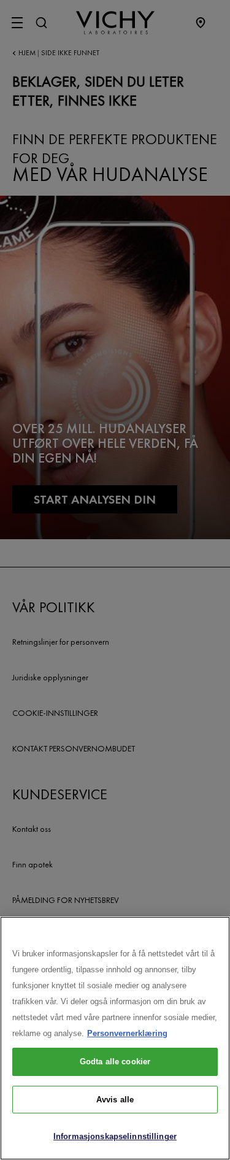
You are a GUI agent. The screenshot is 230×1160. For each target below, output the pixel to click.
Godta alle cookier (115, 1061)
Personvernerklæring (127, 1033)
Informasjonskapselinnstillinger (115, 1136)
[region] (115, 1038)
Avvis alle (115, 1099)
